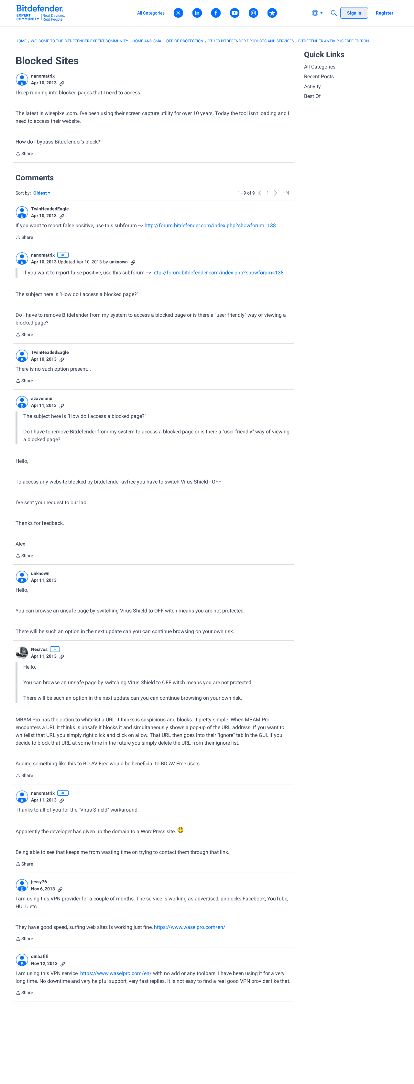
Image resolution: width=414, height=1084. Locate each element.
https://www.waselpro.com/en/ (189, 927)
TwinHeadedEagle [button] (50, 208)
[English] (41, 12)
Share (24, 154)
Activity (312, 86)
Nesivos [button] (39, 649)
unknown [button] (118, 261)
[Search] (334, 13)
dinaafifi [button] (40, 956)
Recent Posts (319, 76)
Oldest (40, 193)
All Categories (319, 67)
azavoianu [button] (41, 398)
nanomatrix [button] (43, 76)
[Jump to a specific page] (286, 193)
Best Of (312, 96)
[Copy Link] (62, 83)
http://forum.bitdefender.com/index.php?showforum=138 (210, 225)
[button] (22, 79)
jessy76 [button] (39, 881)
